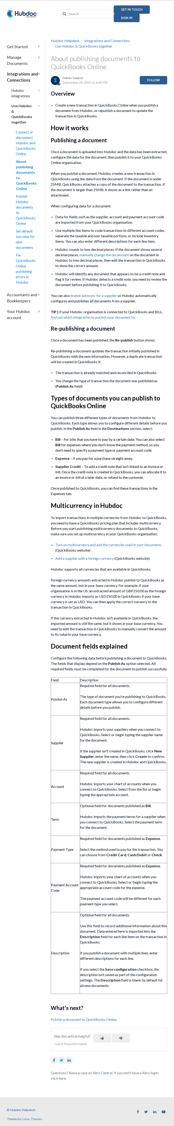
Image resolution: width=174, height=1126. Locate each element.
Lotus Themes (32, 1119)
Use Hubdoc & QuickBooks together (83, 46)
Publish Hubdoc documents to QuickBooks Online (25, 209)
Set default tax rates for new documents (25, 239)
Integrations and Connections (107, 40)
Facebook (54, 1060)
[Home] (22, 13)
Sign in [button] (126, 18)
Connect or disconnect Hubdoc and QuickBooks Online (25, 143)
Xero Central (102, 1073)
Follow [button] (153, 80)
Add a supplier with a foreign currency (84, 558)
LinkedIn (69, 1060)
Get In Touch (132, 9)
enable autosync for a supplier (93, 295)
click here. (58, 1078)
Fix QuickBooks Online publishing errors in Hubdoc (25, 268)
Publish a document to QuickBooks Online (83, 1019)
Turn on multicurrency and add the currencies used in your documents (108, 545)
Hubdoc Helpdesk (65, 40)
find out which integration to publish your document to (93, 317)
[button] (102, 1038)
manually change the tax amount (104, 255)
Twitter (61, 1060)
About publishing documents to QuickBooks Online (25, 175)
